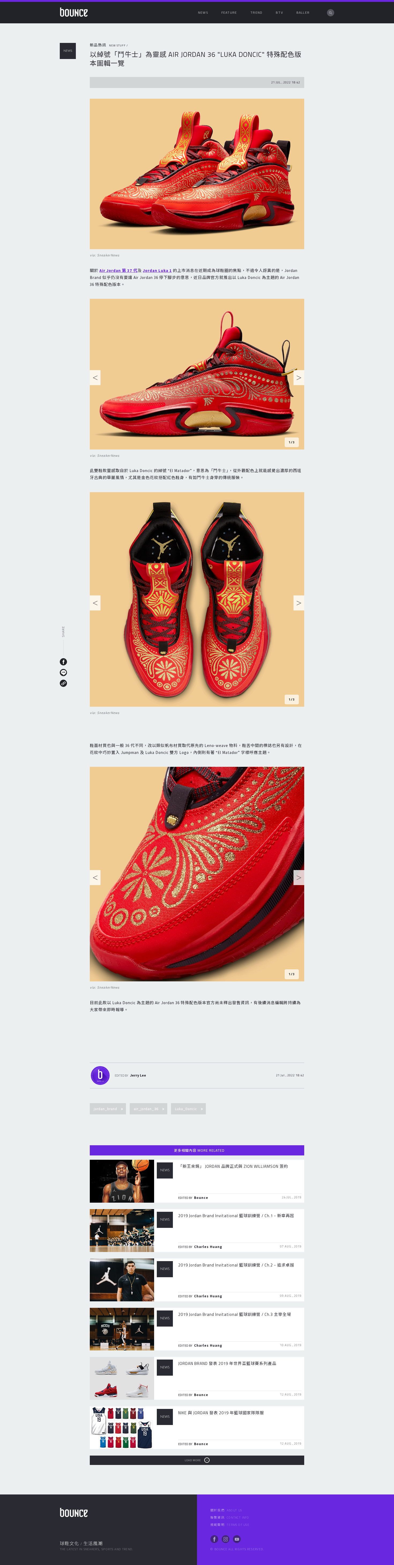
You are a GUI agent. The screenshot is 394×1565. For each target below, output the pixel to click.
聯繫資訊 (229, 1517)
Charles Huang (208, 1246)
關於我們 (226, 1510)
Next (298, 379)
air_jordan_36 (146, 1109)
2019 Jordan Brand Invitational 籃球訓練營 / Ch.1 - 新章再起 (236, 1216)
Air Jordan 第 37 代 (118, 270)
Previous (95, 379)
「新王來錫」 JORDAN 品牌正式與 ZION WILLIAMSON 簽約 (233, 1166)
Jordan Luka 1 (157, 270)
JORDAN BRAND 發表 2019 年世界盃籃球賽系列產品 (227, 1363)
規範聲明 (229, 1525)
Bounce (201, 1197)
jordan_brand (105, 1109)
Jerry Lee (138, 1075)
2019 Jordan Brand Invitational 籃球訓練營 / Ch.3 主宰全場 (234, 1314)
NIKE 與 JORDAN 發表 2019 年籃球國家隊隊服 (221, 1413)
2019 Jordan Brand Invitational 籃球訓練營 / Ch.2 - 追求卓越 (236, 1265)
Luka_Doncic (186, 1109)
